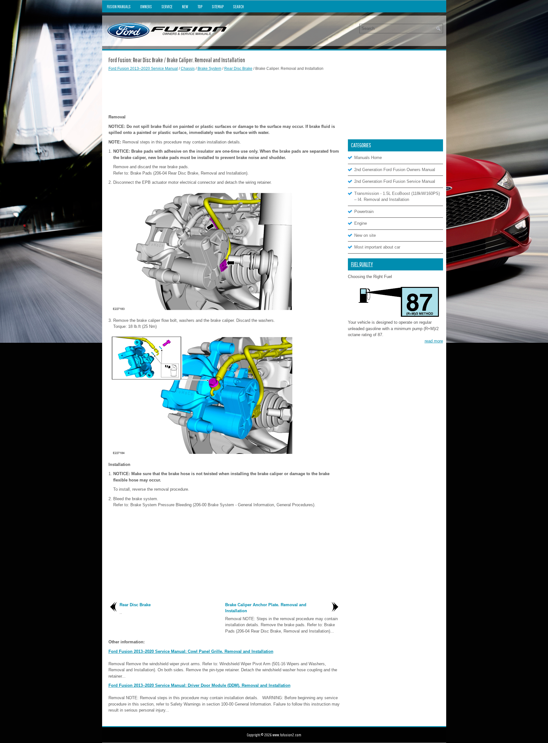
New (185, 6)
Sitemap (218, 6)
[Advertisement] (224, 92)
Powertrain (364, 211)
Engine (360, 223)
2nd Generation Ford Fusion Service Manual (394, 181)
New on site (365, 235)
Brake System (209, 68)
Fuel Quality (362, 264)
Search (238, 6)
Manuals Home (368, 157)
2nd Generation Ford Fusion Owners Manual (394, 169)
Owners (146, 6)
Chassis (188, 68)
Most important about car (377, 247)
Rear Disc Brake (238, 68)
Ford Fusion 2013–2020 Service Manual (143, 68)
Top (200, 6)
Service (167, 6)
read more (434, 341)
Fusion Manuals (119, 6)
